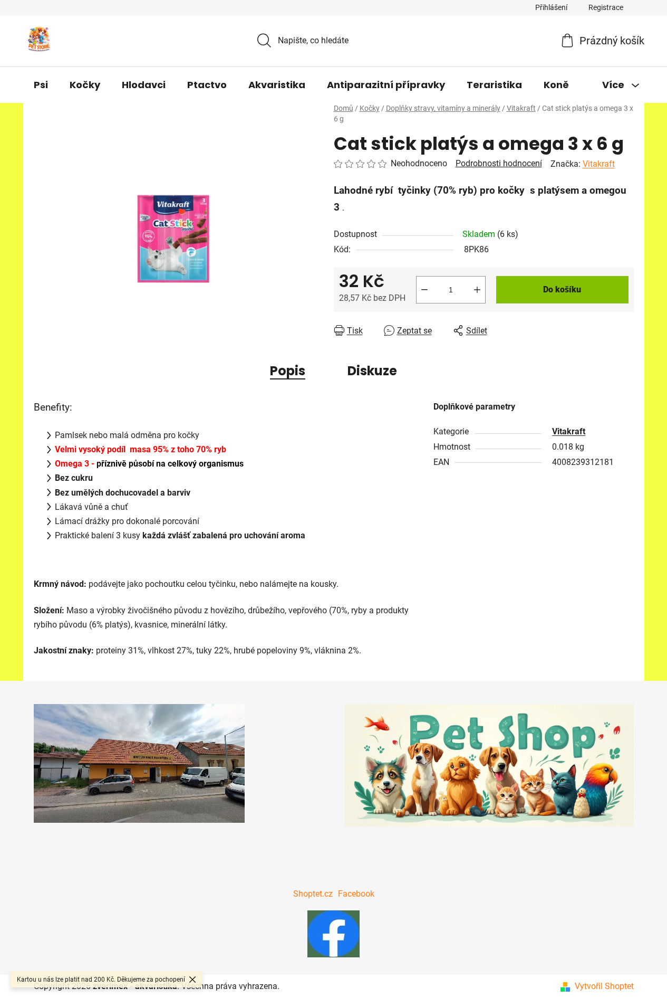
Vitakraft (599, 164)
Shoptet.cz (313, 894)
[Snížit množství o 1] (424, 290)
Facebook (356, 894)
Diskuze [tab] (372, 370)
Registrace (605, 7)
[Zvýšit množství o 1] (477, 290)
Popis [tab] (287, 370)
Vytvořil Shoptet (604, 986)
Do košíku (562, 289)
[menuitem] (41, 85)
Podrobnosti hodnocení (499, 163)
